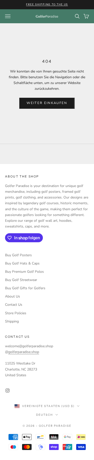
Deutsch (44, 414)
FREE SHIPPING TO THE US (47, 4)
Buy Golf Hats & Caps (22, 263)
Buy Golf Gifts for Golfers (25, 288)
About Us (12, 296)
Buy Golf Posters (18, 255)
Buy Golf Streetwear (21, 280)
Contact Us (13, 304)
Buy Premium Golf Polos (24, 271)
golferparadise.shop (23, 352)
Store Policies (15, 313)
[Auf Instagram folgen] (7, 390)
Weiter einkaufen (47, 103)
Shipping (12, 321)
